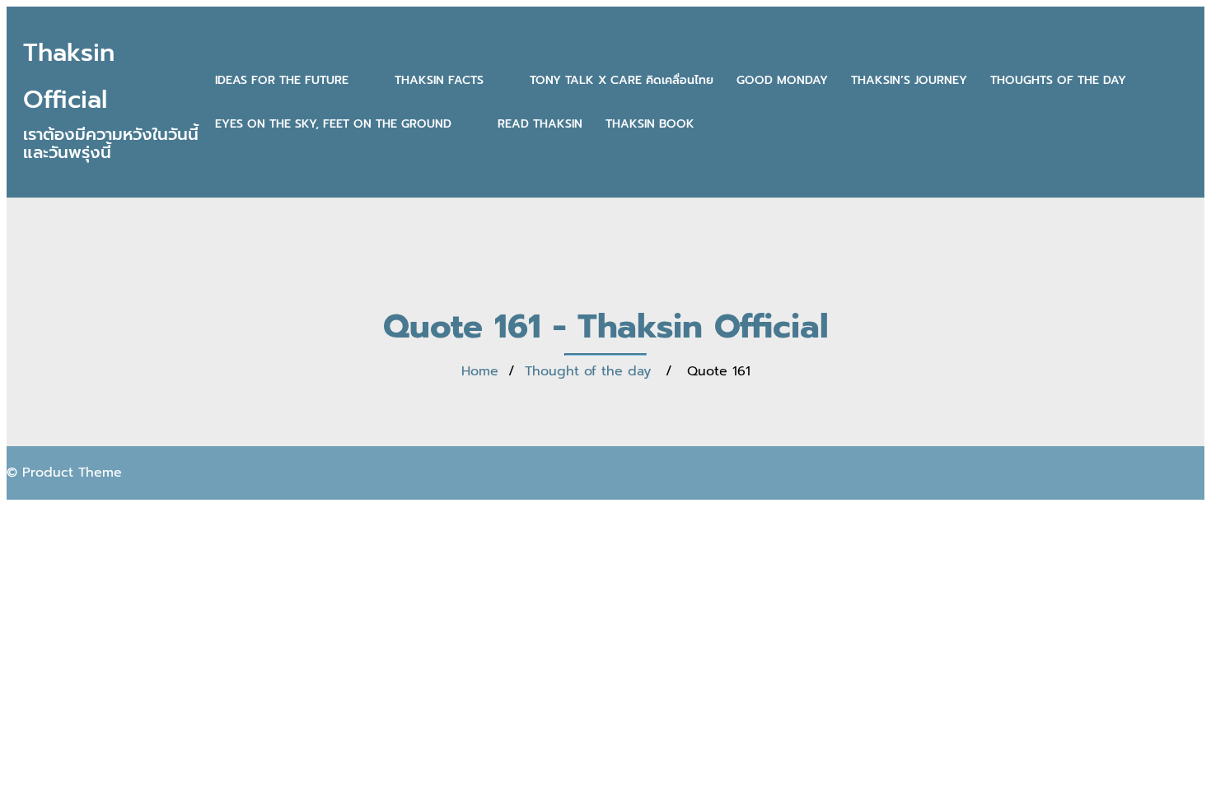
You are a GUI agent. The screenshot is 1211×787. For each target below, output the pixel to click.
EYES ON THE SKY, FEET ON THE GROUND (333, 124)
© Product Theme (64, 472)
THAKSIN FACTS (439, 80)
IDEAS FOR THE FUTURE (281, 80)
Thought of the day (588, 371)
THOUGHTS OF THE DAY (1058, 80)
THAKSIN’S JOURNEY (909, 80)
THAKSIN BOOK (650, 124)
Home (479, 371)
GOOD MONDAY (782, 80)
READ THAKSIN (540, 124)
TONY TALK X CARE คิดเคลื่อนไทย (621, 80)
